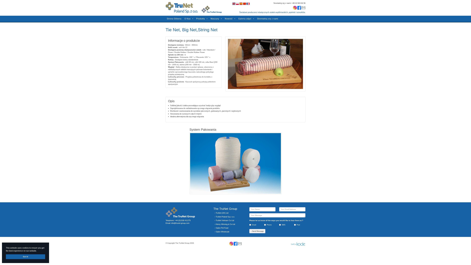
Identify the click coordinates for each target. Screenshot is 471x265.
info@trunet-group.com (180, 223)
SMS (283, 225)
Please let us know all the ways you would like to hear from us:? (276, 220)
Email (254, 225)
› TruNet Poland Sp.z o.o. (225, 217)
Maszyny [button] (215, 19)
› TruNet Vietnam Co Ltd (224, 220)
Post (298, 225)
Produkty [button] (201, 19)
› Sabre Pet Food (221, 228)
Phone (269, 225)
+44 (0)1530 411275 (183, 220)
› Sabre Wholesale (222, 232)
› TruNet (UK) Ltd (221, 213)
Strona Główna (174, 19)
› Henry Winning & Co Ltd (225, 224)
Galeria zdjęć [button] (245, 19)
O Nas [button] (187, 19)
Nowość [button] (229, 19)
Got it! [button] (25, 257)
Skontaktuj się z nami (267, 19)
